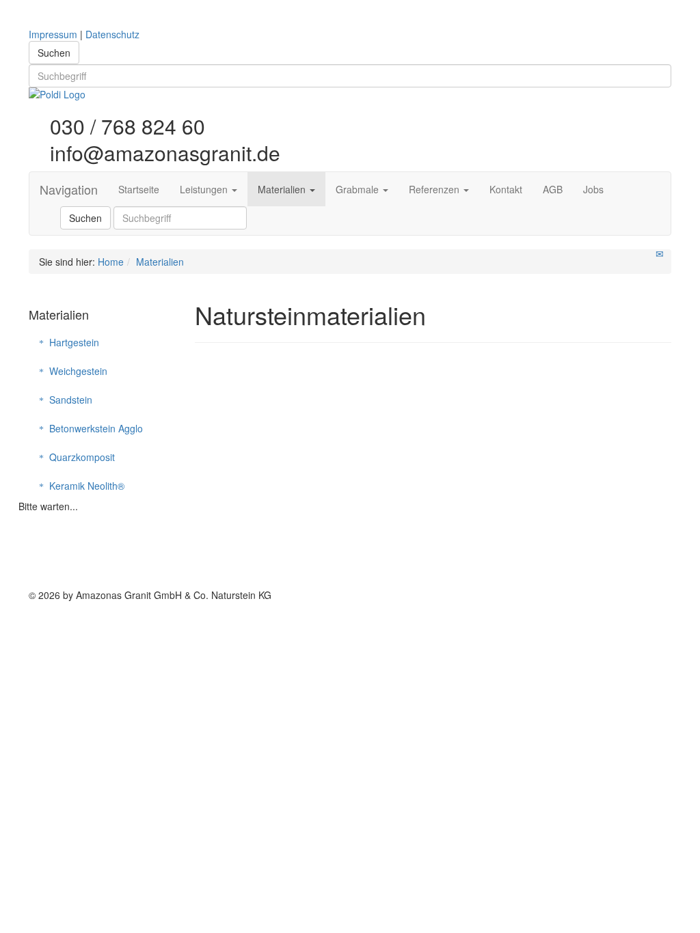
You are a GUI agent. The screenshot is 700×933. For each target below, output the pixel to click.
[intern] (667, 610)
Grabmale (358, 189)
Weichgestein (75, 371)
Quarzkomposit (79, 457)
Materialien (283, 189)
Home (111, 261)
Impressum (53, 34)
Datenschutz (112, 34)
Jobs (593, 189)
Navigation (69, 189)
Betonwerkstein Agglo (93, 428)
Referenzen (435, 189)
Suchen (54, 52)
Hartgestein (71, 342)
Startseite (138, 189)
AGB (553, 189)
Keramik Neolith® (84, 485)
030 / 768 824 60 (124, 126)
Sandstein (68, 399)
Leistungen (205, 189)
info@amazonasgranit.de (162, 151)
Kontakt (505, 189)
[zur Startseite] (350, 94)
